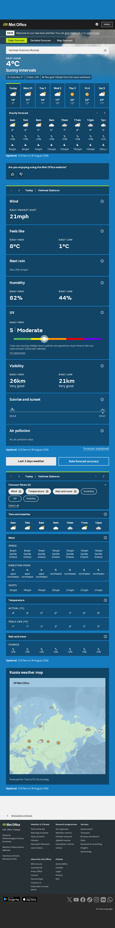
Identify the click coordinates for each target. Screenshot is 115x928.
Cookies (59, 867)
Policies (59, 859)
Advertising (86, 851)
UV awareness (18, 353)
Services (84, 824)
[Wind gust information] (101, 201)
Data (83, 840)
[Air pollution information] (101, 430)
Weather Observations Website (13, 849)
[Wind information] (105, 537)
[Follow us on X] (69, 899)
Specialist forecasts (40, 844)
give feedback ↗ (74, 33)
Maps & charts (38, 836)
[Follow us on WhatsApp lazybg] (110, 899)
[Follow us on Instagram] (96, 899)
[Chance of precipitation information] (101, 261)
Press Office (36, 871)
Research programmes (66, 824)
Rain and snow (62, 492)
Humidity (89, 491)
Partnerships (37, 879)
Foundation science (65, 844)
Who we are (36, 864)
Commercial (36, 867)
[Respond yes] (13, 174)
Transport (85, 833)
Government (87, 829)
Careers (34, 875)
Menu (107, 24)
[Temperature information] (105, 600)
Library (59, 848)
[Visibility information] (101, 365)
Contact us (36, 882)
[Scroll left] (97, 113)
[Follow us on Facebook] (83, 899)
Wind (12, 492)
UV (15, 498)
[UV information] (101, 312)
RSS (57, 879)
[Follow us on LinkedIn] (103, 899)
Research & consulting (91, 844)
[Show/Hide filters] (105, 485)
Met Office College (11, 829)
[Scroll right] (105, 113)
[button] (52, 708)
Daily (16, 40)
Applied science (63, 840)
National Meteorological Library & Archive (13, 838)
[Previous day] (11, 190)
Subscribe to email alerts (39, 888)
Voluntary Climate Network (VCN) (11, 857)
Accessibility (62, 864)
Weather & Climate (40, 824)
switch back (93, 33)
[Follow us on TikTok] (89, 899)
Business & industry (90, 836)
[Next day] (19, 190)
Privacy (59, 875)
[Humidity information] (101, 282)
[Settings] (96, 24)
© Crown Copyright (104, 909)
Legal (58, 871)
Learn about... (37, 848)
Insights (84, 848)
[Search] (104, 50)
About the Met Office (41, 859)
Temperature (35, 492)
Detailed (41, 40)
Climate (34, 840)
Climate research (64, 836)
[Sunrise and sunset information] (101, 399)
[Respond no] (21, 174)
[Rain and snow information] (105, 636)
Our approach (62, 829)
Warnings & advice (39, 833)
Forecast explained (96, 448)
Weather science (64, 833)
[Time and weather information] (105, 514)
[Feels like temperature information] (101, 231)
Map (65, 40)
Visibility (31, 498)
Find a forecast (38, 829)
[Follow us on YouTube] (76, 899)
